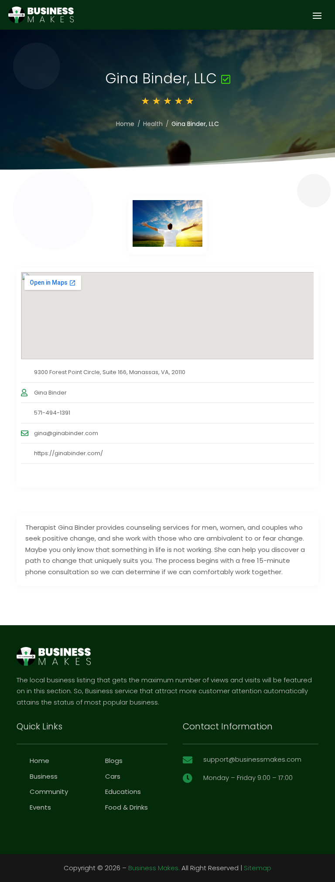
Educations (123, 791)
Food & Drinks (126, 807)
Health (153, 123)
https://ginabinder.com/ (68, 453)
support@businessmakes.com (252, 759)
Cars (112, 776)
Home (125, 123)
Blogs (114, 760)
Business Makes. (154, 867)
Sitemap (257, 867)
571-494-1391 (52, 413)
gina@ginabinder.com (66, 433)
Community (49, 791)
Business (44, 776)
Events (40, 807)
